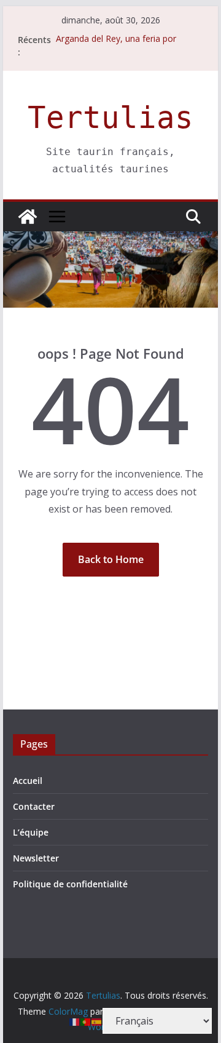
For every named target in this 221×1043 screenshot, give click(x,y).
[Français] (74, 1021)
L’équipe (30, 832)
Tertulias (110, 117)
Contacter (34, 806)
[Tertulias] (27, 216)
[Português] (85, 1021)
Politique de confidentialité (70, 884)
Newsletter (36, 858)
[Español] (97, 1021)
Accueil (27, 780)
